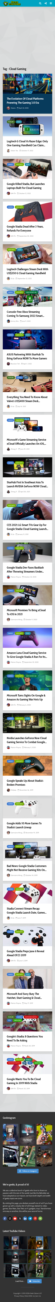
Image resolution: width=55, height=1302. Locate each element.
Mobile (28, 1059)
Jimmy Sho (15, 321)
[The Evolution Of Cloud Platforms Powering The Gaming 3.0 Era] (27, 84)
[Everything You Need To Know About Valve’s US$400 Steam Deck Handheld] (27, 382)
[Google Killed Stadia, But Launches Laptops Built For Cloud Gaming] (27, 169)
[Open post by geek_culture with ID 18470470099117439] (44, 1156)
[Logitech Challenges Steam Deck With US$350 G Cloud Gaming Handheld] (27, 254)
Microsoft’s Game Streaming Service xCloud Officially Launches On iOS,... (26, 441)
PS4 (9, 1020)
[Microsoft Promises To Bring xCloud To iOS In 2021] (27, 595)
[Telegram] (30, 1218)
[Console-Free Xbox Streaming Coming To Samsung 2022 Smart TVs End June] (27, 297)
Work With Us (30, 1296)
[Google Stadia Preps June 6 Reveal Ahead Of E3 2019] (27, 936)
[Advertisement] (27, 37)
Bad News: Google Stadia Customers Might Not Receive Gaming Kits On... (26, 868)
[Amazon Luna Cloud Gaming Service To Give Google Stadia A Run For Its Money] (27, 638)
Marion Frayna (16, 577)
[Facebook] (5, 1218)
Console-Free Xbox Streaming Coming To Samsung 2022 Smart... (25, 314)
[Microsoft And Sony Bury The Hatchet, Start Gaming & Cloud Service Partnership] (27, 979)
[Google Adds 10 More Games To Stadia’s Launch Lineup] (27, 808)
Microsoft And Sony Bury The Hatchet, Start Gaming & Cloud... (24, 996)
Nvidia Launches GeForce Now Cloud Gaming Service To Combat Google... (27, 740)
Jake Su (13, 193)
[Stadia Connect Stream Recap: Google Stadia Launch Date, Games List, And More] (27, 894)
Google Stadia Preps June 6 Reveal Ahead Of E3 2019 (25, 953)
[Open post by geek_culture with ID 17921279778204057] (10, 1156)
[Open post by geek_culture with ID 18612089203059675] (10, 1134)
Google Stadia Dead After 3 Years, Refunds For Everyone (25, 228)
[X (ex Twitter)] (20, 1218)
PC (26, 377)
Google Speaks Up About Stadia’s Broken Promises (25, 782)
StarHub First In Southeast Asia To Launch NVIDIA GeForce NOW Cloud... (27, 484)
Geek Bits (19, 164)
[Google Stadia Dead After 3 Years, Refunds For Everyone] (27, 212)
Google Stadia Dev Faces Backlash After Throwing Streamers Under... (25, 569)
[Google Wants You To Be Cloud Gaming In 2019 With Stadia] (27, 1064)
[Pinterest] (35, 1218)
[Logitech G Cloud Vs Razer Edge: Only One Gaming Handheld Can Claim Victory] (27, 126)
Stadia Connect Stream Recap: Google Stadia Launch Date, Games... (26, 910)
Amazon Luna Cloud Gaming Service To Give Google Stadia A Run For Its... (27, 655)
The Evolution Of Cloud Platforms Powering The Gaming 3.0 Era (25, 100)
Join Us (38, 1296)
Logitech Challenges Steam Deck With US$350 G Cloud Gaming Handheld (27, 271)
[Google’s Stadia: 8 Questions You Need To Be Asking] (27, 1021)
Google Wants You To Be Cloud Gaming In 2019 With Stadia (24, 1081)
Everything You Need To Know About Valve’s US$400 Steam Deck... (27, 399)
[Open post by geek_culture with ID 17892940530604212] (27, 1156)
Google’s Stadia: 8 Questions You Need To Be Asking (25, 1038)
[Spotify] (40, 1218)
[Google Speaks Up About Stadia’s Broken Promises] (27, 766)
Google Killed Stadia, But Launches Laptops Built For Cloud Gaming (26, 186)
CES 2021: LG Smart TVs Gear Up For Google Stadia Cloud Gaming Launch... (27, 527)
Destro (13, 108)
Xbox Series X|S (31, 292)
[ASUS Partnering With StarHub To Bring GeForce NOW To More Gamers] (27, 339)
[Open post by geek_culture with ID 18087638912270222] (27, 1134)
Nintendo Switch (31, 1017)
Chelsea (13, 790)
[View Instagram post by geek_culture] (16, 1143)
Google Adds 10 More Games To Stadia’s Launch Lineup (24, 825)
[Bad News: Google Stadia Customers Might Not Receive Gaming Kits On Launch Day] (27, 851)
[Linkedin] (25, 1218)
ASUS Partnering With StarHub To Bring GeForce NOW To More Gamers (27, 356)
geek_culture (10, 1126)
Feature (11, 79)
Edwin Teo (14, 151)
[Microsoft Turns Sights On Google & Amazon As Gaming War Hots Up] (27, 680)
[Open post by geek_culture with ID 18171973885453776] (44, 1134)
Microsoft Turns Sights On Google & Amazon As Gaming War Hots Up (26, 697)
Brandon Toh (15, 364)
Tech (26, 79)
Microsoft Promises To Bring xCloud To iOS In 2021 (26, 612)
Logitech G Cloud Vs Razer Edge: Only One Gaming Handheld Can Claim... (27, 143)
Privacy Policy (19, 1296)
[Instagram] (10, 1218)
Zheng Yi (14, 449)
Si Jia (12, 278)
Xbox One (17, 1020)
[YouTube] (15, 1218)
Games (19, 79)
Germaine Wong (16, 619)
